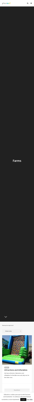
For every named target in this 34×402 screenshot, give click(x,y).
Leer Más (30, 399)
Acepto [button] (23, 399)
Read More (17, 390)
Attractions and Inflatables (15, 370)
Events (6, 367)
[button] (12, 331)
